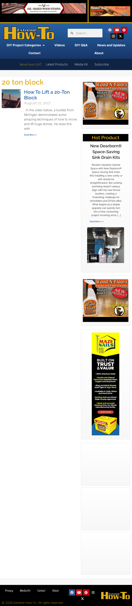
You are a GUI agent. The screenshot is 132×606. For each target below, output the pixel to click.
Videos (59, 45)
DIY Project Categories (24, 45)
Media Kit (81, 64)
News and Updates (111, 45)
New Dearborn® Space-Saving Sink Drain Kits (106, 151)
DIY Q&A (81, 45)
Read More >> (97, 221)
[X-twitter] (120, 36)
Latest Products (57, 64)
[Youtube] (117, 30)
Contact (35, 53)
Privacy (9, 590)
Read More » (30, 134)
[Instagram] (113, 36)
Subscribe (102, 64)
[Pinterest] (124, 30)
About (98, 53)
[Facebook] (110, 30)
